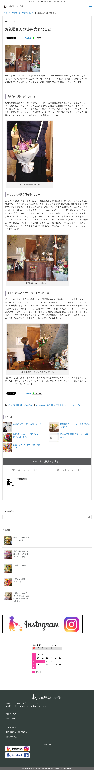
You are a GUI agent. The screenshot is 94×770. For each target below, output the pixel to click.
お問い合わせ (11, 718)
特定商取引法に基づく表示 (16, 732)
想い (79, 405)
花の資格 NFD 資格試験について (27, 424)
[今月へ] (55, 645)
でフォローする (26, 470)
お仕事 (50, 405)
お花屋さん (59, 405)
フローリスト (70, 405)
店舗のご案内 (11, 714)
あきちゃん (41, 405)
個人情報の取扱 (12, 737)
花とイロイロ (26, 405)
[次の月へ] (60, 645)
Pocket (28, 38)
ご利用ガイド (11, 727)
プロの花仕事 (13, 405)
